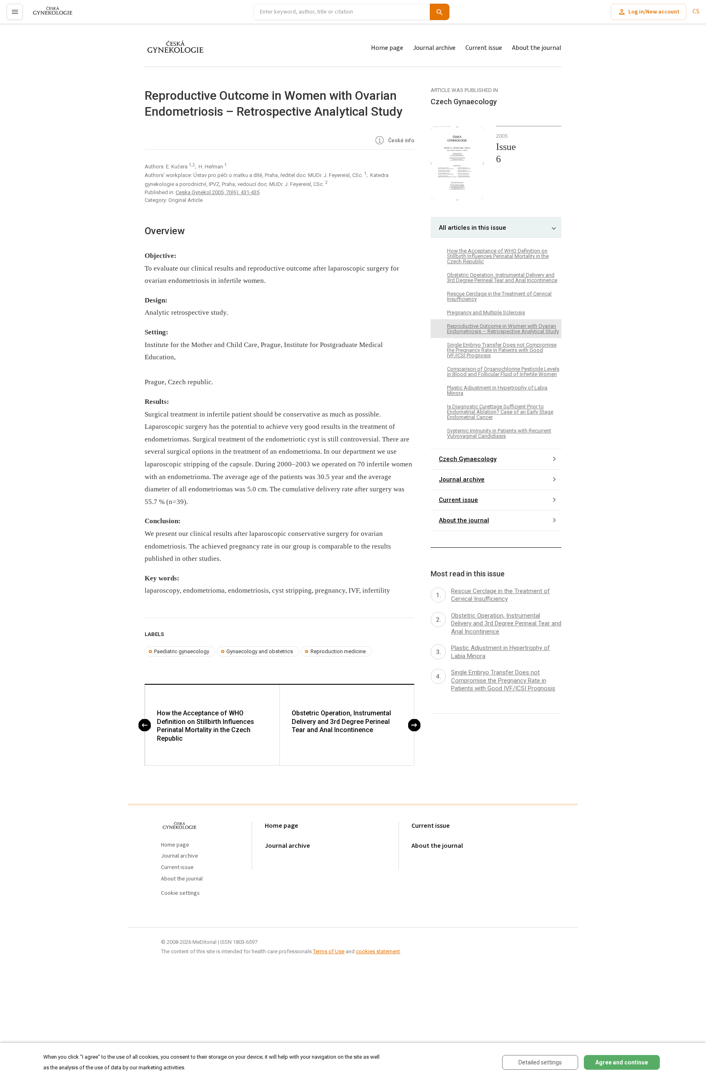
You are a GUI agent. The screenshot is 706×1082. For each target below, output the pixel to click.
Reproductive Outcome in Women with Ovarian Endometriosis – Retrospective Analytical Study (503, 328)
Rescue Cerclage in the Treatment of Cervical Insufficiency (499, 296)
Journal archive (434, 47)
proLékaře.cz (47, 15)
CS (696, 11)
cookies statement (378, 951)
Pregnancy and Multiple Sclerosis (486, 312)
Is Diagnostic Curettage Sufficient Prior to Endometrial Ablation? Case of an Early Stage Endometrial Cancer (500, 411)
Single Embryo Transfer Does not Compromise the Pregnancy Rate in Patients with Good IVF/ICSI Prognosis (501, 350)
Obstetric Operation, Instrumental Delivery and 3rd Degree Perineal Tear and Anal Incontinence (341, 721)
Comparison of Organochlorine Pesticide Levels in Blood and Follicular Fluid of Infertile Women (503, 371)
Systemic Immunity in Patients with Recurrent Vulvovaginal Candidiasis (499, 433)
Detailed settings (540, 1062)
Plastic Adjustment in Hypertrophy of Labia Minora (497, 390)
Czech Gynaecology (467, 459)
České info (400, 140)
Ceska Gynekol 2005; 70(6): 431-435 (217, 192)
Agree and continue (621, 1062)
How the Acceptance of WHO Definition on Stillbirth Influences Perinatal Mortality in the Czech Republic (205, 725)
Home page (387, 47)
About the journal (536, 47)
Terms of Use (328, 951)
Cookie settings (180, 893)
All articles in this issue (472, 227)
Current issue (483, 47)
